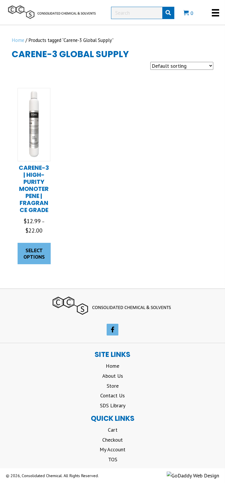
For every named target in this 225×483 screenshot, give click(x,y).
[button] (112, 329)
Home (18, 40)
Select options (34, 253)
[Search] (168, 13)
